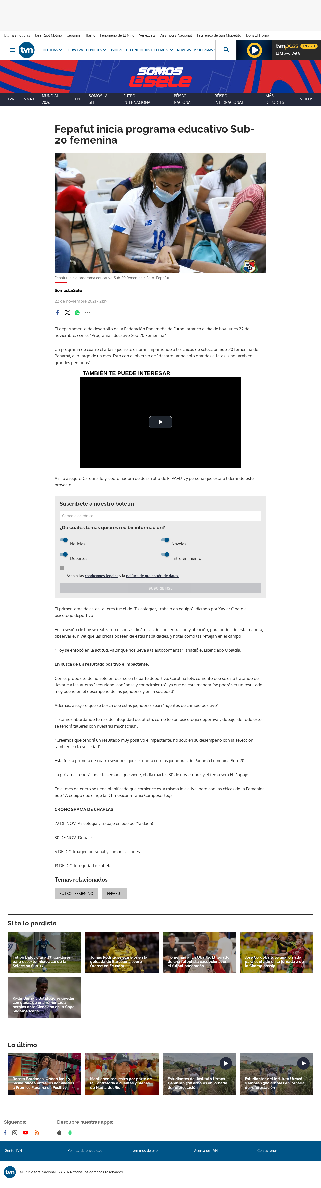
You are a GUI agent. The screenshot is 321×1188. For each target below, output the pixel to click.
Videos (306, 99)
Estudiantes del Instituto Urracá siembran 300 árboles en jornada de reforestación (197, 1083)
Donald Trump (257, 35)
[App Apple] (60, 1133)
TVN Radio (119, 50)
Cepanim (74, 35)
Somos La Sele (98, 99)
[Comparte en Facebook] (58, 312)
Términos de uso (144, 1150)
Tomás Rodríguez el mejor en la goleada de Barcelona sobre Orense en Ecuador (118, 961)
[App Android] (71, 1133)
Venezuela (147, 35)
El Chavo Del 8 (288, 53)
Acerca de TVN (206, 1150)
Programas (203, 50)
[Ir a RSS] (38, 1133)
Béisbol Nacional (183, 99)
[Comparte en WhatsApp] (77, 312)
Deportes (94, 50)
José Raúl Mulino (48, 35)
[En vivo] (280, 44)
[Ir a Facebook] (6, 1133)
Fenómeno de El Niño (117, 35)
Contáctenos (267, 1150)
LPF (78, 99)
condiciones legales (101, 576)
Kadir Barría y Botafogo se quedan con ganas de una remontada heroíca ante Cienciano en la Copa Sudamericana (44, 1004)
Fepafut (114, 893)
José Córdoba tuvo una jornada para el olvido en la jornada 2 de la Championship (274, 961)
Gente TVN (13, 1150)
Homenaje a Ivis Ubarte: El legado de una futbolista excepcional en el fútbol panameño (198, 961)
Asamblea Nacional (176, 35)
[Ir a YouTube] (26, 1133)
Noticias (50, 50)
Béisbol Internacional (229, 99)
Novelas (184, 50)
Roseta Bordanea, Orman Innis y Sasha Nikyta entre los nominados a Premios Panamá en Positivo (43, 1083)
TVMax (28, 99)
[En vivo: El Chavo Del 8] (254, 50)
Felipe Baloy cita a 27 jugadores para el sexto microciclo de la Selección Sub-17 (42, 961)
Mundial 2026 (50, 99)
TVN (11, 99)
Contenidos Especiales (149, 50)
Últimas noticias (17, 35)
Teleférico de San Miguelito (219, 35)
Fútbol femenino (76, 893)
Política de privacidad (85, 1150)
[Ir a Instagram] (15, 1133)
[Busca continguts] (225, 50)
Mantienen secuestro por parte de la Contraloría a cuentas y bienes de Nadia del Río (121, 1083)
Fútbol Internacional (137, 99)
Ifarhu (90, 35)
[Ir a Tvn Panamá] (27, 50)
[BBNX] (10, 1172)
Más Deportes (275, 99)
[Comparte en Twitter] (67, 312)
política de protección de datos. (152, 576)
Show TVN (75, 50)
